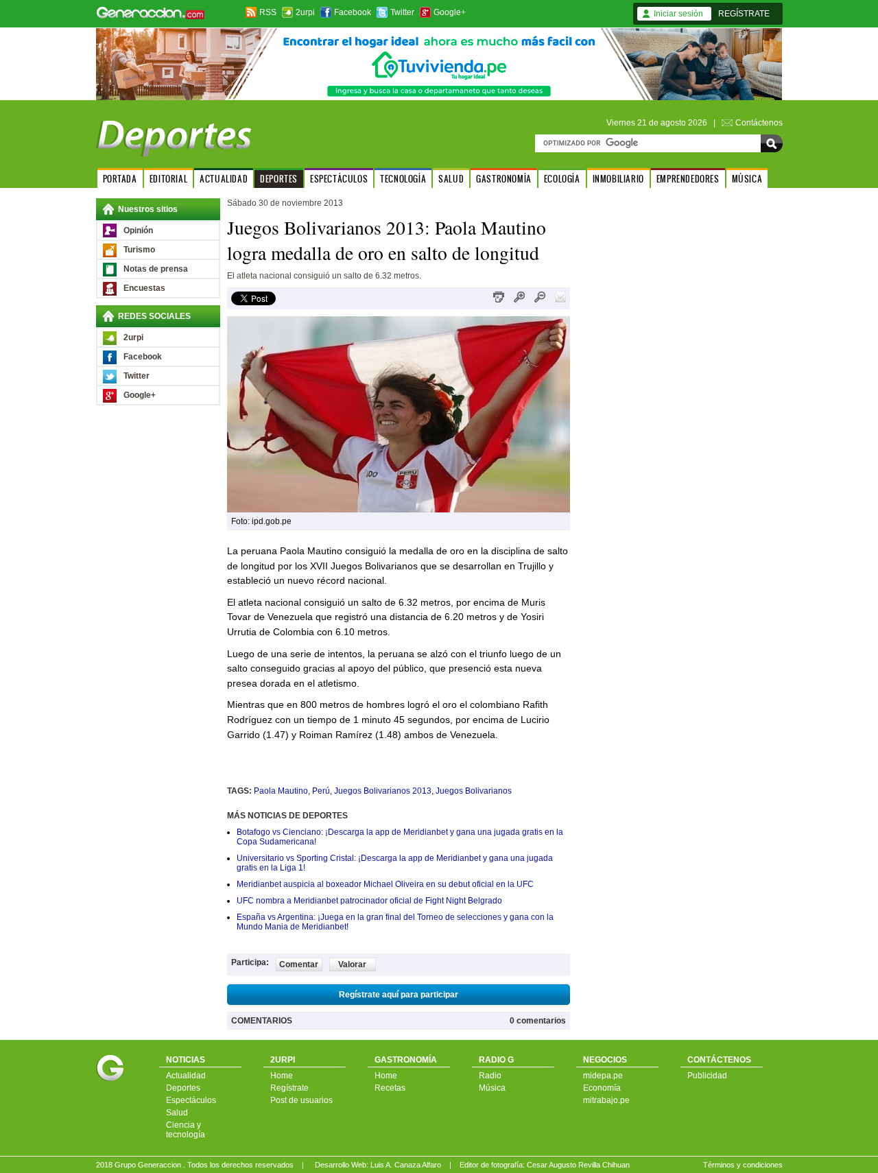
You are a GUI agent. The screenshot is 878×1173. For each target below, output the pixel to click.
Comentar (298, 964)
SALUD (451, 179)
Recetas (390, 1088)
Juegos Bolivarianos (474, 791)
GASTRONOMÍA (504, 179)
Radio (490, 1075)
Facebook (352, 12)
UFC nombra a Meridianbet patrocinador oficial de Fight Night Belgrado (369, 900)
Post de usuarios (301, 1100)
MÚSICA (747, 179)
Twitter (402, 12)
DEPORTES (279, 179)
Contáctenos (759, 123)
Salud (177, 1112)
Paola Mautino (281, 791)
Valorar (352, 964)
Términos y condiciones (743, 1165)
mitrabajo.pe (606, 1100)
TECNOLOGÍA (403, 179)
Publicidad (707, 1075)
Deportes (183, 1088)
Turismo (139, 249)
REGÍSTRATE (744, 14)
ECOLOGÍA (562, 179)
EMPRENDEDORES (688, 179)
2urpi (305, 12)
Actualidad (186, 1075)
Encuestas (144, 288)
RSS (267, 12)
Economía (602, 1088)
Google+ (450, 12)
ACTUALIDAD (224, 179)
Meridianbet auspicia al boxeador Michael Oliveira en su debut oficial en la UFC (385, 884)
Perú (321, 791)
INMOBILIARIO (618, 179)
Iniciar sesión (678, 14)
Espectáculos (191, 1100)
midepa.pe (603, 1075)
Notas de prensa (155, 269)
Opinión (138, 230)
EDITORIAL (168, 179)
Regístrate (289, 1088)
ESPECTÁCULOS (339, 179)
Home (281, 1075)
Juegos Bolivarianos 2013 (382, 791)
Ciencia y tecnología (185, 1129)
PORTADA (120, 179)
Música (492, 1088)
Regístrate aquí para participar (398, 994)
